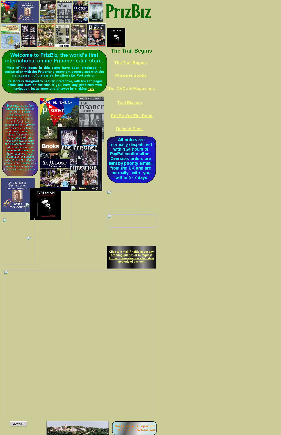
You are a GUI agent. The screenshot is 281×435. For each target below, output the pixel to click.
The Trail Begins (130, 62)
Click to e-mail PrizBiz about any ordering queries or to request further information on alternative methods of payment (131, 256)
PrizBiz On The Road (132, 115)
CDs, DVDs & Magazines (130, 88)
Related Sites (129, 128)
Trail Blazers (129, 102)
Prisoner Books (131, 75)
